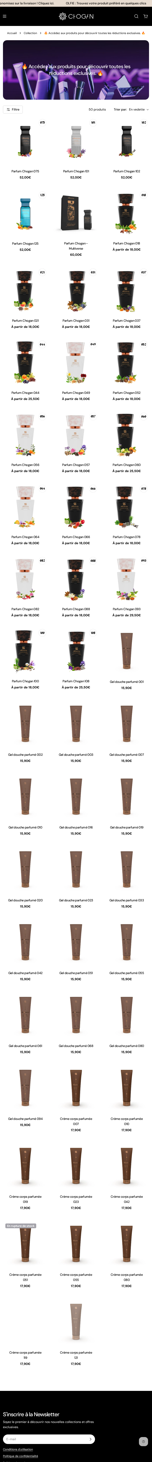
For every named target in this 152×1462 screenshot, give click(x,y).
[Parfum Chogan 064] (25, 506)
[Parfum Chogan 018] (126, 213)
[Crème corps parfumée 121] (76, 1322)
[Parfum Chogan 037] (126, 290)
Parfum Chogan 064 (25, 537)
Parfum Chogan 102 (126, 171)
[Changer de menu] (5, 16)
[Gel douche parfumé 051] (76, 942)
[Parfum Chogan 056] (25, 434)
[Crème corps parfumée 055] (76, 1244)
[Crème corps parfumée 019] (25, 1166)
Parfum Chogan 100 (25, 681)
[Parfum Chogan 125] (25, 213)
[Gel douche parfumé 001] (126, 651)
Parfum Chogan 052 (126, 393)
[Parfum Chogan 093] (126, 578)
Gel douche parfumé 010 (25, 827)
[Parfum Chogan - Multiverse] (76, 213)
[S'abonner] (90, 1439)
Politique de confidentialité (20, 1456)
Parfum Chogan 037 (126, 321)
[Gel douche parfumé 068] (76, 1015)
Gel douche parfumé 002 (25, 755)
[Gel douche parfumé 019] (126, 797)
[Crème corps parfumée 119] (25, 1322)
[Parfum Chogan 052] (126, 362)
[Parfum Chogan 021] (25, 290)
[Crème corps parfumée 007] (76, 1088)
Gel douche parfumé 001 (126, 682)
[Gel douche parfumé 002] (25, 724)
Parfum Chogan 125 (25, 243)
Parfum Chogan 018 (126, 243)
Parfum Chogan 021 (25, 321)
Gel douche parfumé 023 (76, 900)
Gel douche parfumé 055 (126, 973)
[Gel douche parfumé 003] (76, 724)
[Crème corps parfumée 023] (76, 1166)
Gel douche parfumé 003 (76, 755)
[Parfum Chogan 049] (76, 362)
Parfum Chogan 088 (76, 609)
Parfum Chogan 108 (76, 681)
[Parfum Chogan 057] (76, 434)
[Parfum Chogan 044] (25, 362)
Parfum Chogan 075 (25, 171)
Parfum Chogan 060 (127, 465)
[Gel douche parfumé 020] (25, 869)
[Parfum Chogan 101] (76, 140)
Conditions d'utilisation (18, 1449)
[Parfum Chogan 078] (126, 506)
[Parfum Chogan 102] (126, 140)
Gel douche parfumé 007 (126, 755)
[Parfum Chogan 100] (25, 650)
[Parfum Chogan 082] (25, 578)
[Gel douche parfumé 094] (25, 1088)
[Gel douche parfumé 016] (76, 797)
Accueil (12, 33)
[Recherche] (136, 16)
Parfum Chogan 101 (76, 171)
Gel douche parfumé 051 (76, 973)
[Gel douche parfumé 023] (76, 869)
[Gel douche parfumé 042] (25, 942)
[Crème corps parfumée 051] (25, 1244)
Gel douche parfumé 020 (25, 900)
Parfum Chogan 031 (76, 321)
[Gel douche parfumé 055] (126, 942)
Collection (30, 33)
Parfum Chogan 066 (76, 537)
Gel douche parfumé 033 (126, 900)
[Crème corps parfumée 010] (126, 1088)
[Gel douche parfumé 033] (126, 869)
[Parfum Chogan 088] (76, 578)
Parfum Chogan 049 (76, 393)
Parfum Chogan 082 (25, 609)
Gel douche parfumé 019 (126, 827)
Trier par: (120, 109)
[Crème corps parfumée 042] (126, 1166)
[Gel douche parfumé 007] (126, 724)
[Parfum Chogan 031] (76, 290)
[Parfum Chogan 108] (76, 650)
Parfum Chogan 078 (126, 537)
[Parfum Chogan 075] (25, 140)
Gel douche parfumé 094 (25, 1119)
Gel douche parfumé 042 (25, 973)
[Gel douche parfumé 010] (25, 797)
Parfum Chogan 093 (127, 609)
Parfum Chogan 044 (25, 393)
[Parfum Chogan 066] (76, 506)
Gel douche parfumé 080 (126, 1046)
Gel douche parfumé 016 (76, 827)
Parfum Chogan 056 (25, 465)
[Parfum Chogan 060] (126, 434)
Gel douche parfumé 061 (25, 1046)
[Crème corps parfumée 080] (126, 1244)
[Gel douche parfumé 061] (25, 1015)
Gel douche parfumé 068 (76, 1046)
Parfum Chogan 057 (76, 465)
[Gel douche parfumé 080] (126, 1015)
